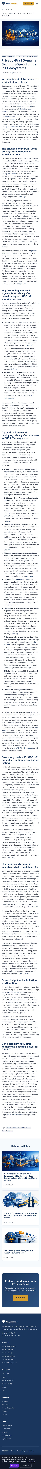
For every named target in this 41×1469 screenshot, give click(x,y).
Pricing (4, 1411)
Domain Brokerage (8, 1356)
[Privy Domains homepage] (10, 4)
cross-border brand (22, 579)
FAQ (3, 1390)
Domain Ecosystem (8, 1408)
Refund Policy (6, 1435)
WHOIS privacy (20, 56)
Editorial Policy (7, 1425)
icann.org (21, 197)
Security (4, 1432)
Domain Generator (8, 1380)
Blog (8, 10)
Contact (4, 1415)
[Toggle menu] (37, 3)
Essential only (26, 1466)
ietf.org (5, 247)
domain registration (8, 56)
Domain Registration (9, 1346)
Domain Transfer (7, 1349)
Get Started (28, 3)
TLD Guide (5, 1374)
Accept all (14, 1466)
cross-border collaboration (12, 117)
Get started (20, 1298)
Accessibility (6, 1429)
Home (3, 10)
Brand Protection (8, 1359)
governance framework (10, 992)
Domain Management (9, 1363)
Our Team (5, 1404)
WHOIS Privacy (7, 1353)
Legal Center (6, 1439)
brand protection (32, 56)
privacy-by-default (9, 174)
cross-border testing (15, 1115)
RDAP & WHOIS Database (23, 748)
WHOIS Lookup (7, 1384)
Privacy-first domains (25, 106)
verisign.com (21, 284)
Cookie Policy (31, 1462)
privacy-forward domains (11, 127)
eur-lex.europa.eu (11, 605)
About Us (5, 1401)
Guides (4, 1387)
